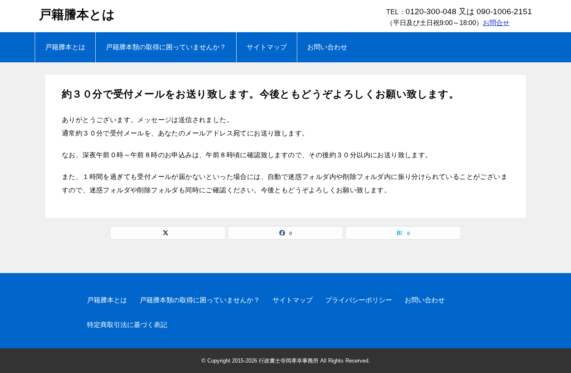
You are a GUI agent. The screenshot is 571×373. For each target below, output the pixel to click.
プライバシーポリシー (358, 300)
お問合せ (496, 22)
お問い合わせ (327, 47)
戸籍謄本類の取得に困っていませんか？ (166, 47)
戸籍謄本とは (77, 14)
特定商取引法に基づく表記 (127, 324)
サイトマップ (267, 47)
